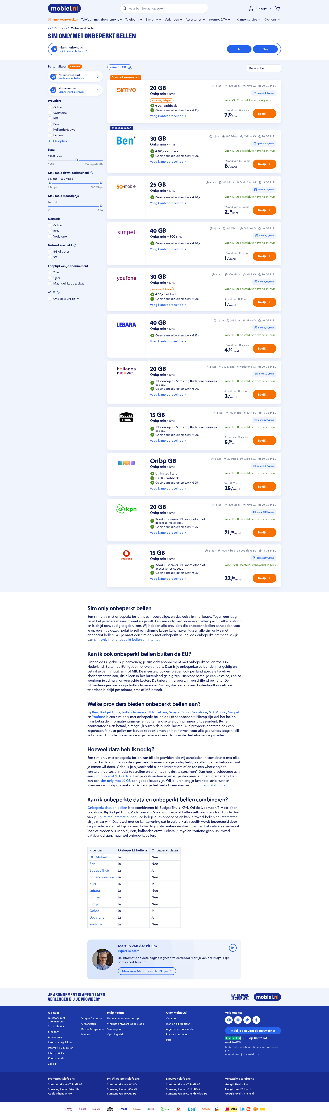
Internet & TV (56, 1053)
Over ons (171, 1018)
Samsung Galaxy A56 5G (122, 1089)
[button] (119, 67)
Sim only (53, 1032)
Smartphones (56, 1026)
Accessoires (55, 1037)
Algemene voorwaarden (180, 1029)
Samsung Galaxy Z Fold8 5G (65, 1084)
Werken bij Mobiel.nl (178, 1024)
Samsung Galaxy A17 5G (121, 1093)
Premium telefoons (61, 1079)
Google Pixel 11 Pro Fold (239, 1093)
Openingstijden (116, 1034)
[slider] (77, 160)
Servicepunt (114, 1029)
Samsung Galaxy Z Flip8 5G (183, 1089)
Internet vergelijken (60, 1042)
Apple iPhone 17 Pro (60, 1093)
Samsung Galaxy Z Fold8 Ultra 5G (186, 1093)
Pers (168, 1040)
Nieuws (85, 1034)
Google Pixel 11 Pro (236, 1084)
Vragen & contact (91, 1018)
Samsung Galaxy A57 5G (122, 1084)
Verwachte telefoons (239, 1079)
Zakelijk (52, 1064)
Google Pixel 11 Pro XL (238, 1089)
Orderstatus (88, 1024)
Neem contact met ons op (123, 1018)
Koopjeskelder (56, 1058)
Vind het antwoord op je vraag (125, 1024)
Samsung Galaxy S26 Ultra (64, 1089)
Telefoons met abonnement (56, 1019)
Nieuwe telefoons (178, 1079)
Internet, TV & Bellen (60, 1048)
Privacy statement (177, 1034)
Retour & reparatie (92, 1029)
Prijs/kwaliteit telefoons (123, 1079)
